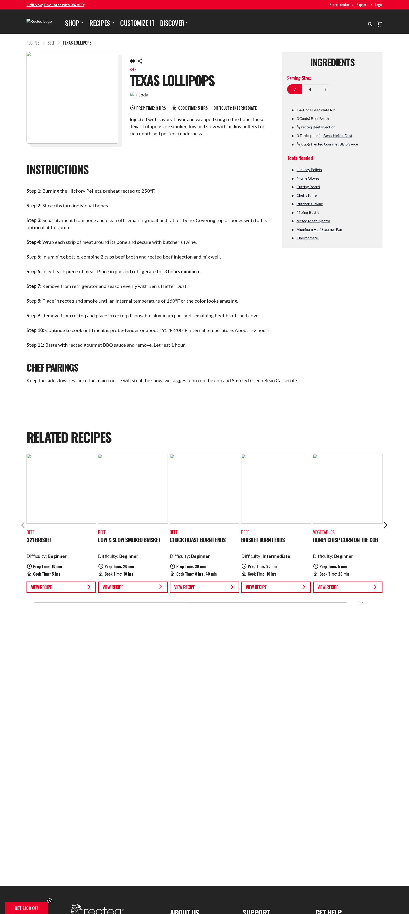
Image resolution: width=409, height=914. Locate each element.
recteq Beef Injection (318, 127)
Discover (174, 23)
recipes (33, 43)
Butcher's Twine (310, 203)
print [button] (132, 61)
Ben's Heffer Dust (337, 135)
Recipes (102, 23)
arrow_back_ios (24, 525)
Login (378, 4)
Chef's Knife (307, 195)
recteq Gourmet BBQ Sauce (335, 144)
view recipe (61, 587)
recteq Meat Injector (313, 220)
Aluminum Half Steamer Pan (319, 229)
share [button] (140, 61)
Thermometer (308, 238)
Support (362, 5)
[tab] (294, 89)
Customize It (137, 23)
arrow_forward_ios (385, 525)
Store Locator (339, 5)
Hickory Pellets (309, 169)
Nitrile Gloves (308, 178)
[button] (26, 908)
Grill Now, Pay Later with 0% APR (55, 4)
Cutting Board (308, 186)
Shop (74, 23)
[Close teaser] (49, 900)
